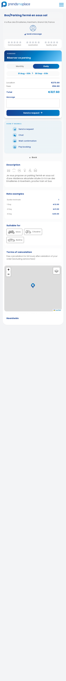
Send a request (31, 113)
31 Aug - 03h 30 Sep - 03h (33, 73)
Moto (18, 232)
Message (10, 97)
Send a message (34, 34)
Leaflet (58, 310)
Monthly (20, 66)
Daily (46, 66)
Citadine (36, 231)
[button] (33, 285)
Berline (19, 240)
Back (34, 157)
